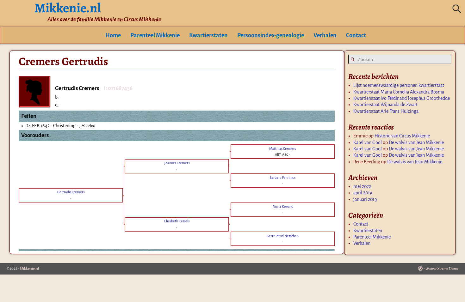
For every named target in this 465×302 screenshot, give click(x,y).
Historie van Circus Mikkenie (402, 135)
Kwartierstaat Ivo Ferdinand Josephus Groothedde (401, 98)
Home (113, 35)
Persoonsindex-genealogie (270, 35)
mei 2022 (362, 186)
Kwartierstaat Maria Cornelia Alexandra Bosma (398, 91)
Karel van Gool (367, 142)
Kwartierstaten (208, 35)
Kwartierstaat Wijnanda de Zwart (385, 104)
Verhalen (325, 35)
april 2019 (362, 192)
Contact (356, 35)
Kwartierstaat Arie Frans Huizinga (385, 111)
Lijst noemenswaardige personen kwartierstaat (398, 85)
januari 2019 (365, 199)
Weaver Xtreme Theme (441, 269)
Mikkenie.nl (29, 269)
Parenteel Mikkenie (155, 35)
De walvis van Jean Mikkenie (416, 142)
